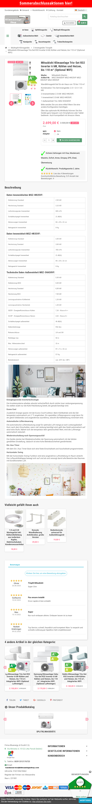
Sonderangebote (12, 10)
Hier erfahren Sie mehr (41, 801)
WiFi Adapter (46, 132)
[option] (17, 670)
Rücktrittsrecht (37, 10)
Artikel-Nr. (45, 77)
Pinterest (57, 700)
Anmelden (69, 23)
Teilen (12, 700)
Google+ (41, 700)
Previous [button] (4, 667)
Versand (24, 10)
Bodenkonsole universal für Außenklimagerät (56, 532)
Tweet (25, 700)
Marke (44, 75)
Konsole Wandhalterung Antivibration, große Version (35, 533)
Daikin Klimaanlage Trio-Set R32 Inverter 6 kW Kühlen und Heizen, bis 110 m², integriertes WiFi (74, 677)
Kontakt (60, 10)
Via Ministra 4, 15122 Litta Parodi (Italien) (24, 749)
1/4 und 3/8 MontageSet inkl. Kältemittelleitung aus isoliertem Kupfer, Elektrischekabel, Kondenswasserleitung (14, 537)
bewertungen (80, 774)
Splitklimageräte (46, 731)
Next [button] (87, 667)
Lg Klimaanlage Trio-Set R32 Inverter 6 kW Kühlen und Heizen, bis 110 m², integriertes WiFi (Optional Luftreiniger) (17, 679)
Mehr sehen (81, 797)
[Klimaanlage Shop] (17, 19)
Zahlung (50, 10)
